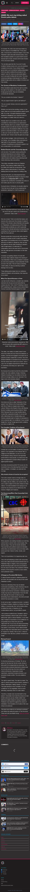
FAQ (2, 883)
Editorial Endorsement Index (7, 885)
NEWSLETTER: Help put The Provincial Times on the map (17, 784)
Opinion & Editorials (14, 10)
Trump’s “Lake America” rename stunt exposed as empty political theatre (17, 789)
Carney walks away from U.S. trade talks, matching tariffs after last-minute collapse (17, 799)
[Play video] (15, 200)
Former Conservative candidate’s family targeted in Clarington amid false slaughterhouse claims (17, 823)
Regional (3, 846)
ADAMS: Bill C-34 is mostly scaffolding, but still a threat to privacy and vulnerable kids (16, 829)
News (2, 837)
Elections (3, 842)
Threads (20, 23)
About (2, 879)
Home (2, 8)
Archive (3, 12)
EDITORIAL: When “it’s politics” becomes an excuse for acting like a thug (17, 804)
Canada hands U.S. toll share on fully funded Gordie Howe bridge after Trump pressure (17, 818)
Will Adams (4, 19)
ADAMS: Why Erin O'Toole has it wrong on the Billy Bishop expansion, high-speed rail (17, 809)
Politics (22, 10)
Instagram (19, 722)
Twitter (15, 23)
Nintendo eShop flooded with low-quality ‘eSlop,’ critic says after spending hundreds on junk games (18, 779)
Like (26, 764)
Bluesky (9, 23)
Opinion (2, 839)
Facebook (4, 23)
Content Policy (4, 881)
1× (9, 206)
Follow (25, 767)
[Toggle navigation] (7, 3)
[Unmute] (21, 206)
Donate (17, 2)
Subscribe (25, 2)
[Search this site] (12, 3)
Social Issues (7, 8)
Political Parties (4, 844)
